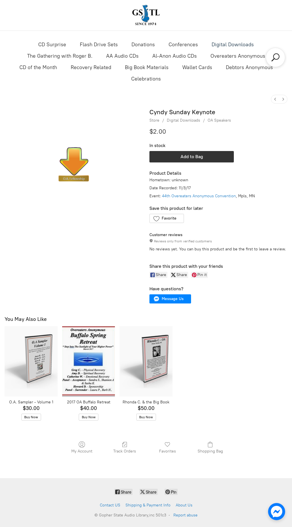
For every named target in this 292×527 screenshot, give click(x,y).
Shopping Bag (210, 451)
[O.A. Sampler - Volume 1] (31, 361)
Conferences (183, 44)
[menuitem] (275, 99)
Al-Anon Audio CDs (174, 56)
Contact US (110, 505)
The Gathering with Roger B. (59, 56)
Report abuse (185, 515)
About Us (184, 505)
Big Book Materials (147, 67)
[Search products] (275, 57)
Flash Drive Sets (99, 44)
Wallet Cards (197, 67)
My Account (81, 451)
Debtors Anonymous (249, 67)
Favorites (167, 451)
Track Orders (124, 451)
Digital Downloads (233, 44)
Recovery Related (91, 67)
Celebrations (146, 79)
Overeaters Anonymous (237, 56)
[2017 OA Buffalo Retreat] (88, 361)
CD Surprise (52, 44)
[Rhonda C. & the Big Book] (146, 361)
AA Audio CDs (122, 56)
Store (154, 120)
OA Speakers (219, 120)
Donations (143, 44)
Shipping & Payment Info (148, 505)
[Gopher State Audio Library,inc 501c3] (146, 15)
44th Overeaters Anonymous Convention (199, 196)
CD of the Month (38, 67)
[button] (166, 218)
